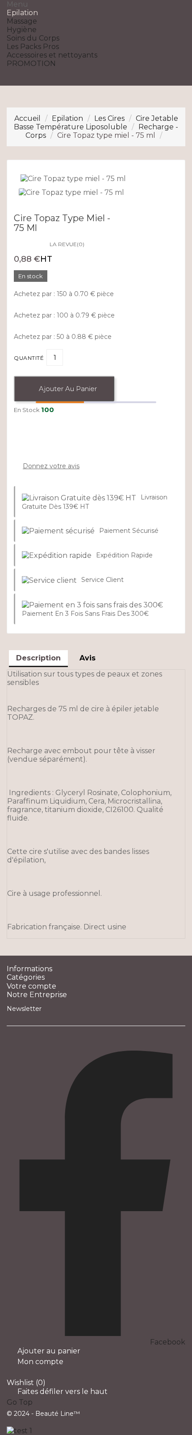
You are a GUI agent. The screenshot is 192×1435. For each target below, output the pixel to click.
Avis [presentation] (87, 658)
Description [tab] (38, 658)
